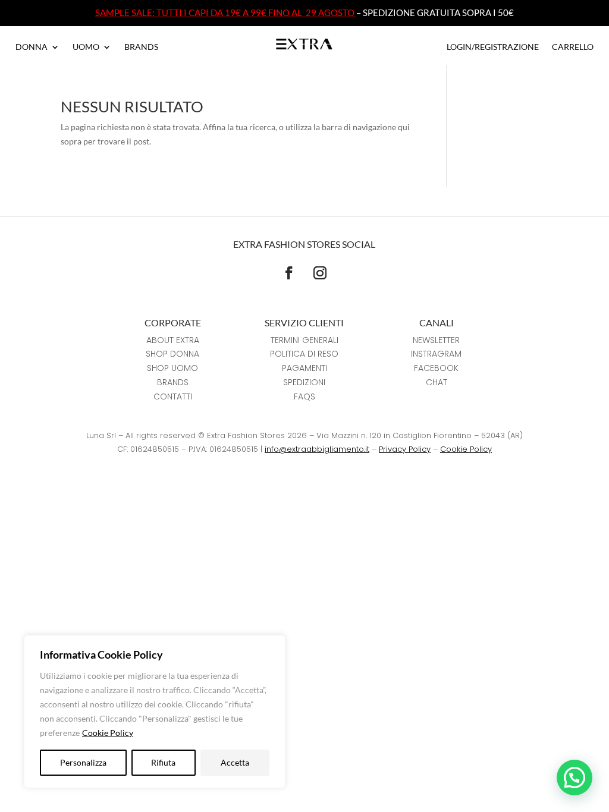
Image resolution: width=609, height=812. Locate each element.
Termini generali (304, 340)
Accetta (235, 762)
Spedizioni (304, 382)
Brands (141, 47)
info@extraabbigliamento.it (317, 449)
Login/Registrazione (493, 47)
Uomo (86, 47)
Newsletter (436, 340)
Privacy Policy (405, 449)
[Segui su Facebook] (289, 273)
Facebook (436, 368)
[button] (574, 777)
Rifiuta (163, 762)
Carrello (573, 47)
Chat (436, 382)
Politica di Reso (304, 354)
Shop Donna (172, 354)
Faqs (304, 396)
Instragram (436, 354)
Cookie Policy (107, 733)
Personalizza (83, 762)
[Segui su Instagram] (320, 273)
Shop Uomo (172, 368)
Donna (31, 47)
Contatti (172, 396)
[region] (154, 711)
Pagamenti (304, 368)
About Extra (172, 340)
